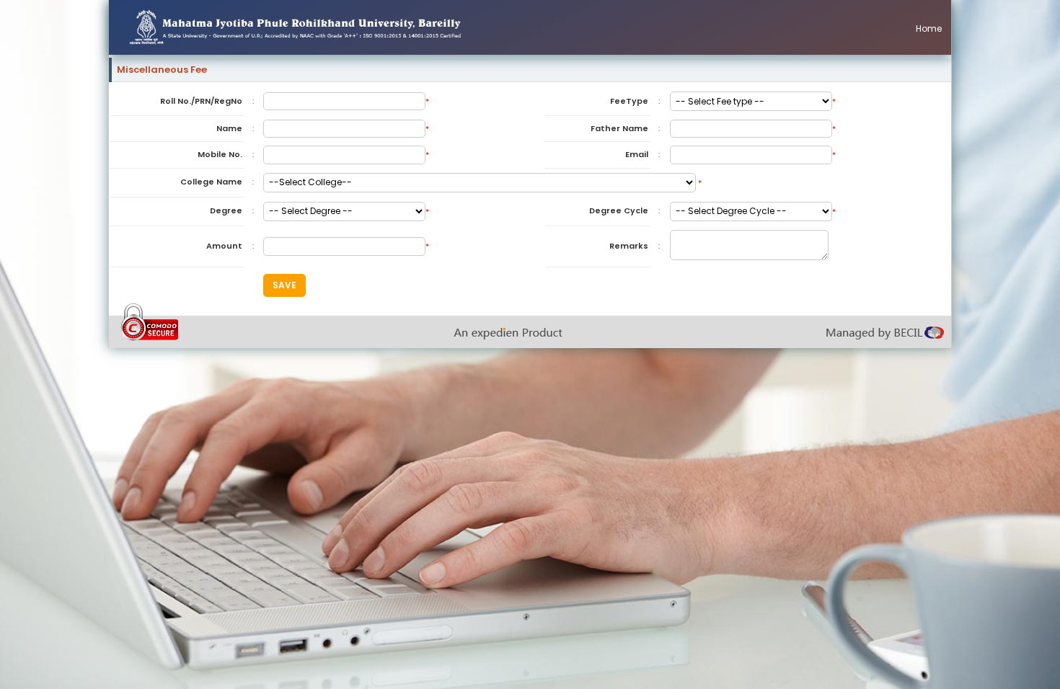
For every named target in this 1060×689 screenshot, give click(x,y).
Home (929, 28)
